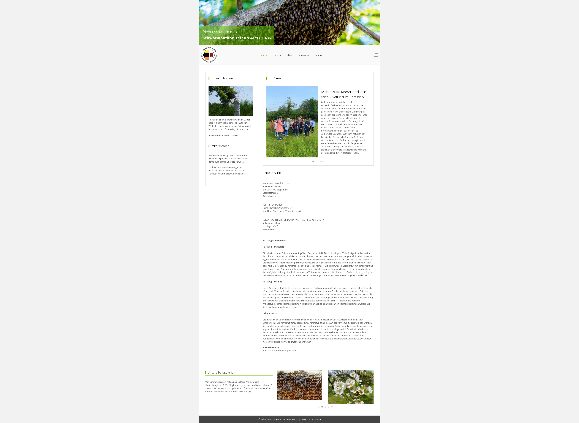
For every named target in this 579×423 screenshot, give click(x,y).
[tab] (288, 39)
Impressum (292, 419)
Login (318, 419)
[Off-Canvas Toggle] (375, 55)
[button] (281, 115)
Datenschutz (307, 419)
